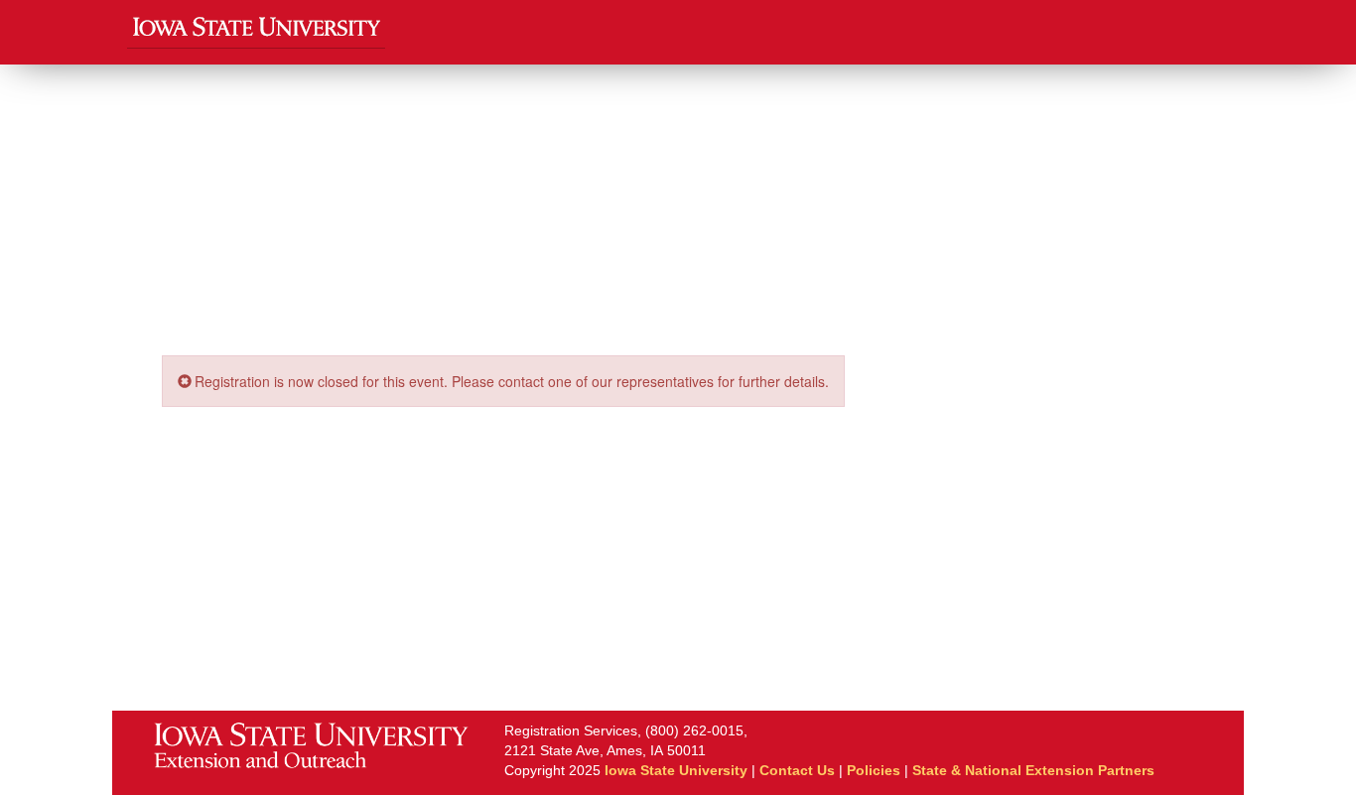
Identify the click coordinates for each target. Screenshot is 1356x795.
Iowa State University (676, 770)
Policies (873, 770)
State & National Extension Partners (1033, 770)
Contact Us (797, 770)
